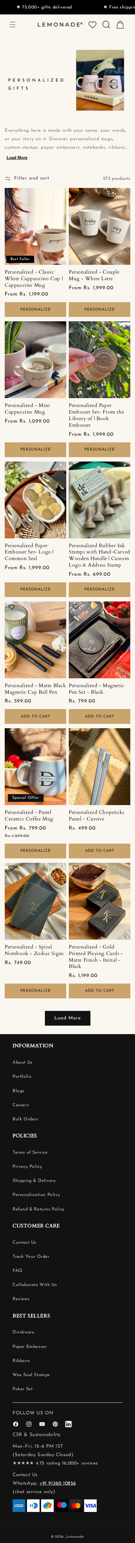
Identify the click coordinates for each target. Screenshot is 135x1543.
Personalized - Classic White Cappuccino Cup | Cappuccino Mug (34, 278)
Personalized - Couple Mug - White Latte (94, 275)
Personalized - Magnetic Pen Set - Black (96, 689)
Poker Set (23, 1389)
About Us (23, 1062)
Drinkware (23, 1332)
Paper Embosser (30, 1346)
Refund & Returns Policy (39, 1209)
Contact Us (24, 1242)
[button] (12, 24)
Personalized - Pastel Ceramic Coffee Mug (29, 815)
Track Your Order (31, 1256)
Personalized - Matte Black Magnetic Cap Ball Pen (35, 689)
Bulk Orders (25, 1119)
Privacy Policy (27, 1166)
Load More (17, 157)
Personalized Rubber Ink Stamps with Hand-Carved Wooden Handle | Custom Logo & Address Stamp (99, 555)
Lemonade (75, 1537)
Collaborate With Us (35, 1285)
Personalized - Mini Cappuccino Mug (27, 408)
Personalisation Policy (36, 1195)
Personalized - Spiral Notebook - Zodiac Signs (34, 950)
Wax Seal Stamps (31, 1375)
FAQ (17, 1270)
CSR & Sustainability (37, 1435)
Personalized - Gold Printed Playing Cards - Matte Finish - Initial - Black (96, 957)
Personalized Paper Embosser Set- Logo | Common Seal (29, 552)
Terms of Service (30, 1152)
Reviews (21, 1299)
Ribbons (21, 1361)
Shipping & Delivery (34, 1180)
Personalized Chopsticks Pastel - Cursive (96, 815)
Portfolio (22, 1076)
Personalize (35, 310)
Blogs (18, 1091)
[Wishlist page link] (92, 25)
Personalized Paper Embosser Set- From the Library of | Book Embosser (96, 415)
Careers (21, 1105)
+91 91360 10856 (58, 1483)
